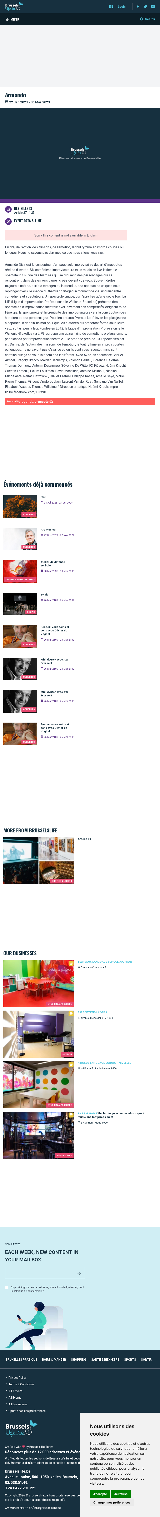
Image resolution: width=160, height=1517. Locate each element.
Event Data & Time (28, 220)
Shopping (78, 1359)
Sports (130, 1359)
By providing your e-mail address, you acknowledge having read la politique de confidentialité (47, 1289)
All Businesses (18, 1404)
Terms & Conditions (21, 1384)
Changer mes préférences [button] (111, 1502)
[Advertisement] (80, 56)
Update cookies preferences (27, 1411)
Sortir (146, 1359)
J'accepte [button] (100, 1494)
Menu (14, 19)
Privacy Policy (17, 1377)
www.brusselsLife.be (18, 1508)
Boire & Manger (54, 1359)
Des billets (23, 208)
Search (150, 19)
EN (111, 6)
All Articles (15, 1391)
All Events (14, 1397)
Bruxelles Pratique (21, 1359)
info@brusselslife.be (47, 1508)
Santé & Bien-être (105, 1359)
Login (122, 6)
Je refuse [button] (121, 1494)
